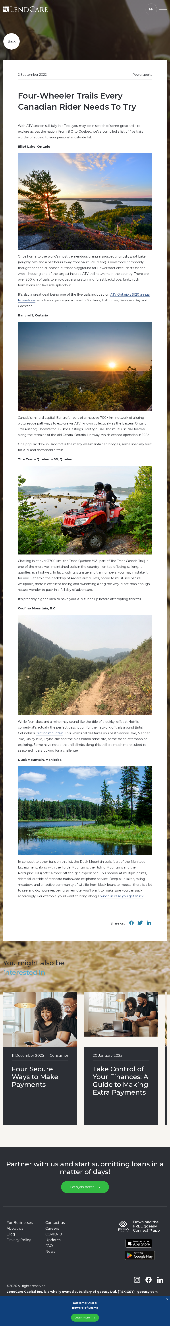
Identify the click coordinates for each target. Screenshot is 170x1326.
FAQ (49, 1246)
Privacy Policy (19, 1240)
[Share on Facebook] (131, 925)
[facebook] (148, 1280)
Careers (52, 1228)
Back (11, 41)
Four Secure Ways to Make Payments (35, 1076)
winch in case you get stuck (121, 896)
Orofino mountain (49, 733)
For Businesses (20, 1223)
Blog (11, 1234)
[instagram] (137, 1280)
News (50, 1251)
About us (15, 1228)
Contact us (55, 1223)
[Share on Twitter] (140, 925)
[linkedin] (160, 1280)
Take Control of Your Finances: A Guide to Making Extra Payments (120, 1080)
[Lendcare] (25, 9)
